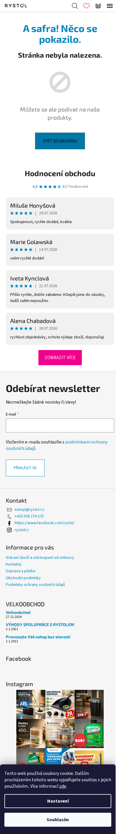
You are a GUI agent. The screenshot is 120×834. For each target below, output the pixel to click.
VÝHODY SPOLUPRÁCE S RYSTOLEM (40, 624)
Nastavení (58, 801)
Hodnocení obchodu (60, 173)
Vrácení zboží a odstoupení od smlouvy (40, 558)
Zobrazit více (60, 357)
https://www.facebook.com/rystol (44, 523)
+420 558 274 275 (29, 516)
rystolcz (22, 530)
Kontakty (14, 564)
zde (62, 786)
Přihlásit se (25, 468)
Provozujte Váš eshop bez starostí (38, 637)
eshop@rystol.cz (29, 510)
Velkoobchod (18, 612)
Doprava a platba (20, 571)
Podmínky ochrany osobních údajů (35, 585)
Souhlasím (58, 820)
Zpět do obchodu (60, 140)
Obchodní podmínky (23, 578)
